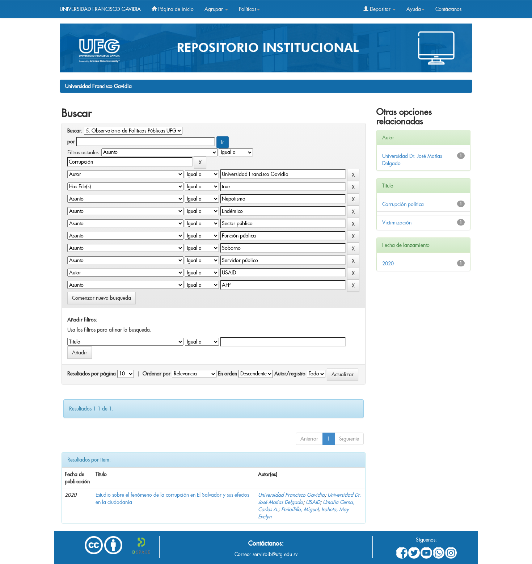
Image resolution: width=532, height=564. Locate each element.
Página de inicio (175, 9)
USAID (313, 502)
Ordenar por (156, 373)
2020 (388, 263)
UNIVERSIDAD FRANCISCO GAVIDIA (100, 9)
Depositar (380, 9)
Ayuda (413, 9)
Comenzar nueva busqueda (101, 298)
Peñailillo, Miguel (299, 509)
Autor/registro (289, 373)
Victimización (396, 222)
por (71, 141)
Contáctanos (448, 9)
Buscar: (75, 130)
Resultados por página (91, 373)
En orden (227, 373)
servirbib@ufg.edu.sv (275, 554)
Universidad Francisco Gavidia (98, 86)
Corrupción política (403, 204)
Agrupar (214, 9)
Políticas (247, 9)
